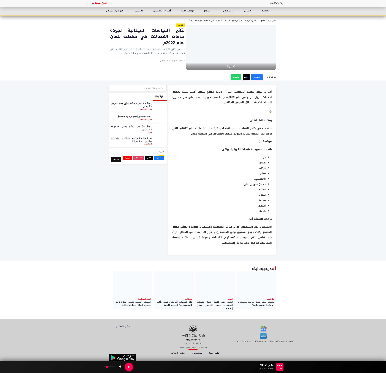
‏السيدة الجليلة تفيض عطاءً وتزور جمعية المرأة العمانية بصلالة (133, 303)
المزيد (140, 11)
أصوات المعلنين (162, 11)
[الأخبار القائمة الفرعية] (244, 11)
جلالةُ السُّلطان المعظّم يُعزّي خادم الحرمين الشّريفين (131, 105)
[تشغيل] (129, 367)
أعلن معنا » (99, 3)
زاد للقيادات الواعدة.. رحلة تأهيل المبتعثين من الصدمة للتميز (174, 303)
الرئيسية (272, 20)
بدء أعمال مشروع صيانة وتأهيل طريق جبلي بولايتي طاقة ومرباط (131, 139)
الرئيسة (266, 11)
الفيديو (207, 11)
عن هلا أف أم (196, 353)
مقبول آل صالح (177, 353)
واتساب (236, 77)
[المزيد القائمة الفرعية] (136, 11)
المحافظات (148, 144)
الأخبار (249, 11)
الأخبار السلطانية (146, 109)
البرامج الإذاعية (115, 11)
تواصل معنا (214, 353)
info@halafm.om (193, 340)
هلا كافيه (270, 299)
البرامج (228, 11)
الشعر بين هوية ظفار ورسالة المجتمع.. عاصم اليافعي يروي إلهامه (215, 305)
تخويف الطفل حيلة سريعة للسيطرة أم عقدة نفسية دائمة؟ (256, 303)
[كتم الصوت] (120, 367)
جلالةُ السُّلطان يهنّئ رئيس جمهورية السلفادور (131, 128)
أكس (246, 77)
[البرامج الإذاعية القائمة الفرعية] (106, 11)
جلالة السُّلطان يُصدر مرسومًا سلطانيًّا (134, 116)
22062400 (274, 3)
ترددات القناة (187, 11)
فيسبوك (257, 77)
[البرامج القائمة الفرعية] (223, 11)
